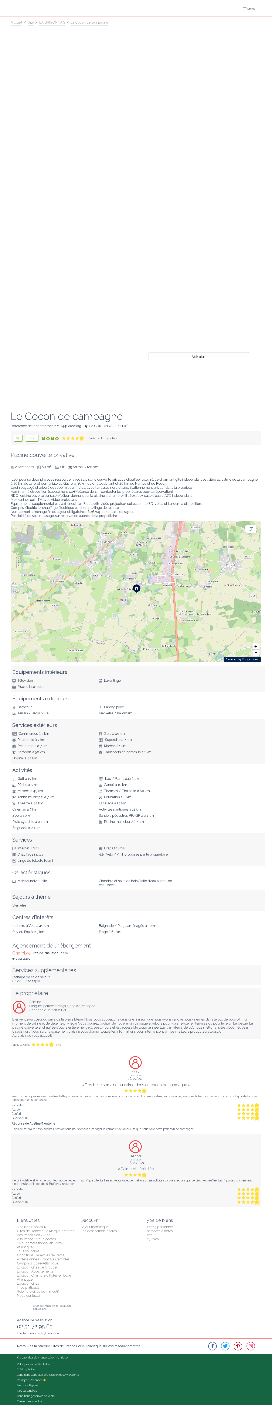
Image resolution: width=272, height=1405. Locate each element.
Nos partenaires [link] (27, 1390)
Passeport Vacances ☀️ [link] (31, 1380)
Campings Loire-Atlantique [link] (37, 1263)
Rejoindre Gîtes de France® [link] (38, 1292)
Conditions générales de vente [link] (36, 1396)
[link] (18, 438)
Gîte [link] (31, 22)
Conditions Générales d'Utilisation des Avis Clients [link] (48, 1374)
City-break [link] (152, 1239)
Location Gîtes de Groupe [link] (37, 1267)
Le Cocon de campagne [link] (89, 22)
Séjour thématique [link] (95, 1227)
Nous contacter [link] (29, 1296)
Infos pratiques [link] (28, 1287)
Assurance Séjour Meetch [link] (36, 1239)
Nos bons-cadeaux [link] (32, 1227)
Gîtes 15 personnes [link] (159, 1227)
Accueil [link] (16, 22)
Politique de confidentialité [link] (33, 1364)
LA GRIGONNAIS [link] (52, 22)
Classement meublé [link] (29, 1401)
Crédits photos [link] (26, 1369)
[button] (249, 9)
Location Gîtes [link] (28, 1283)
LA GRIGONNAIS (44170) (108, 426)
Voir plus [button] (198, 357)
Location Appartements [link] (35, 1271)
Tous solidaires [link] (28, 1251)
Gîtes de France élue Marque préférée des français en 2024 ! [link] (46, 1233)
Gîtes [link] (148, 1235)
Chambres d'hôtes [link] (158, 1231)
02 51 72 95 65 (34, 1326)
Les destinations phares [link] (99, 1231)
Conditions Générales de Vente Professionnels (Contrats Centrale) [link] (43, 1257)
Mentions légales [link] (27, 1385)
